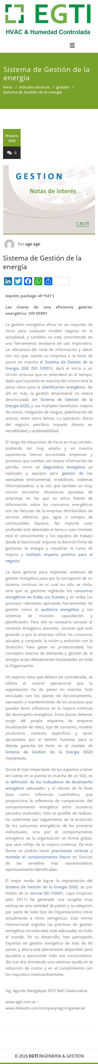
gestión (62, 86)
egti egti (32, 243)
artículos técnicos (34, 86)
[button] (72, 45)
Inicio (7, 86)
